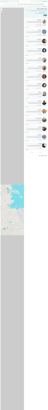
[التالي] (30, 152)
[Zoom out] (1, 10)
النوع (45, 6)
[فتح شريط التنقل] (1, 1)
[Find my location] (1, 12)
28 (32, 152)
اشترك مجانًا (45, 15)
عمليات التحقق (37, 6)
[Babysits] (45, 1)
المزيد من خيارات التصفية (31, 6)
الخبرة (41, 6)
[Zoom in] (1, 9)
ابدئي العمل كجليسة (5, 1)
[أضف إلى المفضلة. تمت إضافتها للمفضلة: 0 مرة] (26, 92)
